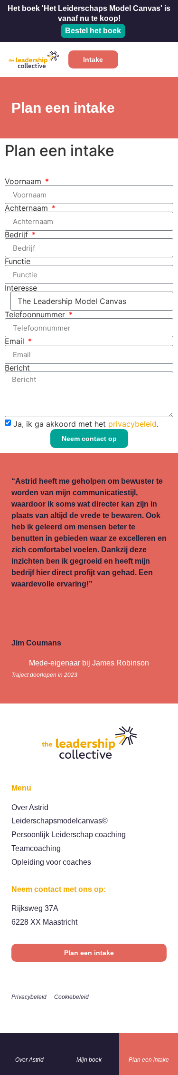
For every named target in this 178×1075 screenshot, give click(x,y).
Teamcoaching (36, 848)
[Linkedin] (89, 1014)
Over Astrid (29, 807)
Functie (17, 261)
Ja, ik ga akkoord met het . (86, 424)
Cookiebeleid (71, 997)
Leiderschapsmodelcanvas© (59, 821)
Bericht (17, 367)
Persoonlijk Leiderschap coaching (68, 835)
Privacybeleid (29, 997)
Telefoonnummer (36, 314)
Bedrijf (17, 234)
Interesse (21, 288)
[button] (161, 60)
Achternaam (27, 208)
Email (16, 341)
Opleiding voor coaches (51, 862)
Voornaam (24, 181)
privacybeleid (132, 424)
